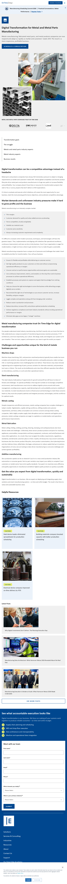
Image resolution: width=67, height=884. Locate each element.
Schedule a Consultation (15, 46)
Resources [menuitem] (7, 844)
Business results (9, 159)
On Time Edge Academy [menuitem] (12, 862)
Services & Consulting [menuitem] (11, 836)
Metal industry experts (12, 154)
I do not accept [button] (37, 880)
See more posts (33, 701)
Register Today (36, 11)
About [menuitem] (5, 849)
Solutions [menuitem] (7, 831)
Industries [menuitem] (7, 840)
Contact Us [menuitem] (7, 853)
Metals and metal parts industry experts (18, 149)
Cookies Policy (20, 873)
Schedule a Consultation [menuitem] (55, 3)
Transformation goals (11, 139)
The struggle (8, 144)
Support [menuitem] (6, 857)
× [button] (63, 867)
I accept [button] (28, 880)
